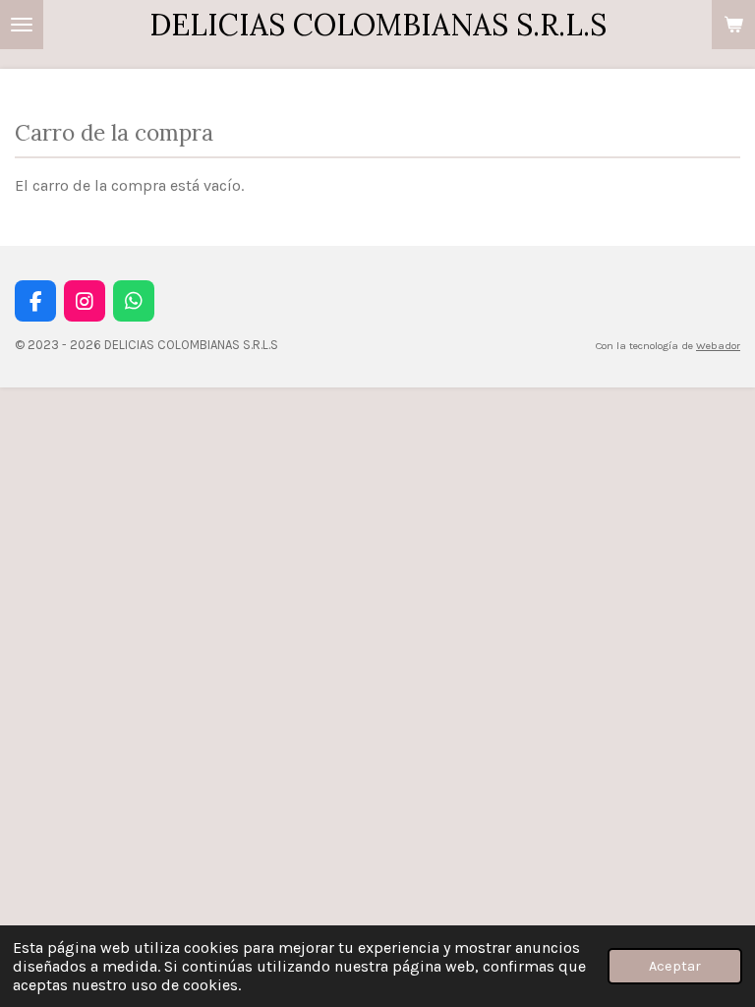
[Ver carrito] (733, 24)
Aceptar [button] (675, 966)
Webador (718, 345)
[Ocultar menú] (21, 24)
